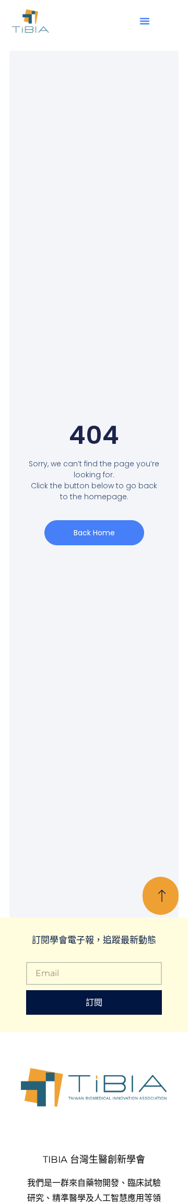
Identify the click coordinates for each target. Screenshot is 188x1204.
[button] (144, 21)
